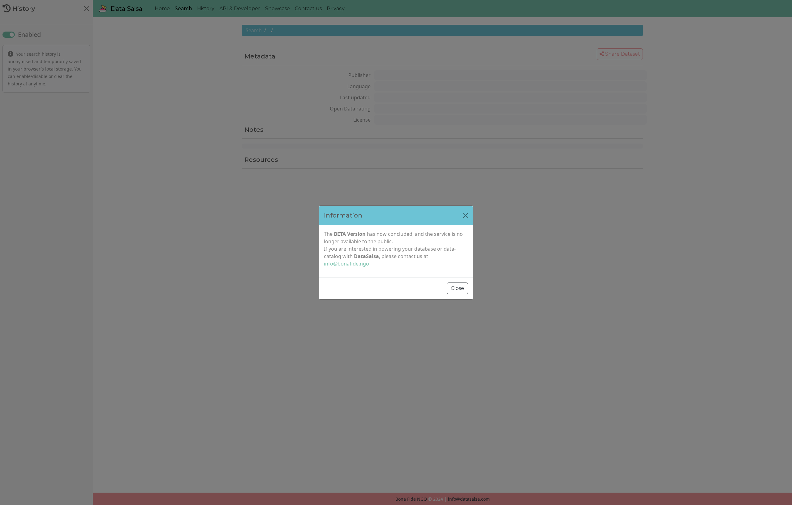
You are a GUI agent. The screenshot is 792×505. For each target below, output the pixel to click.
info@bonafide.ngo (346, 263)
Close (457, 288)
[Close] (466, 215)
